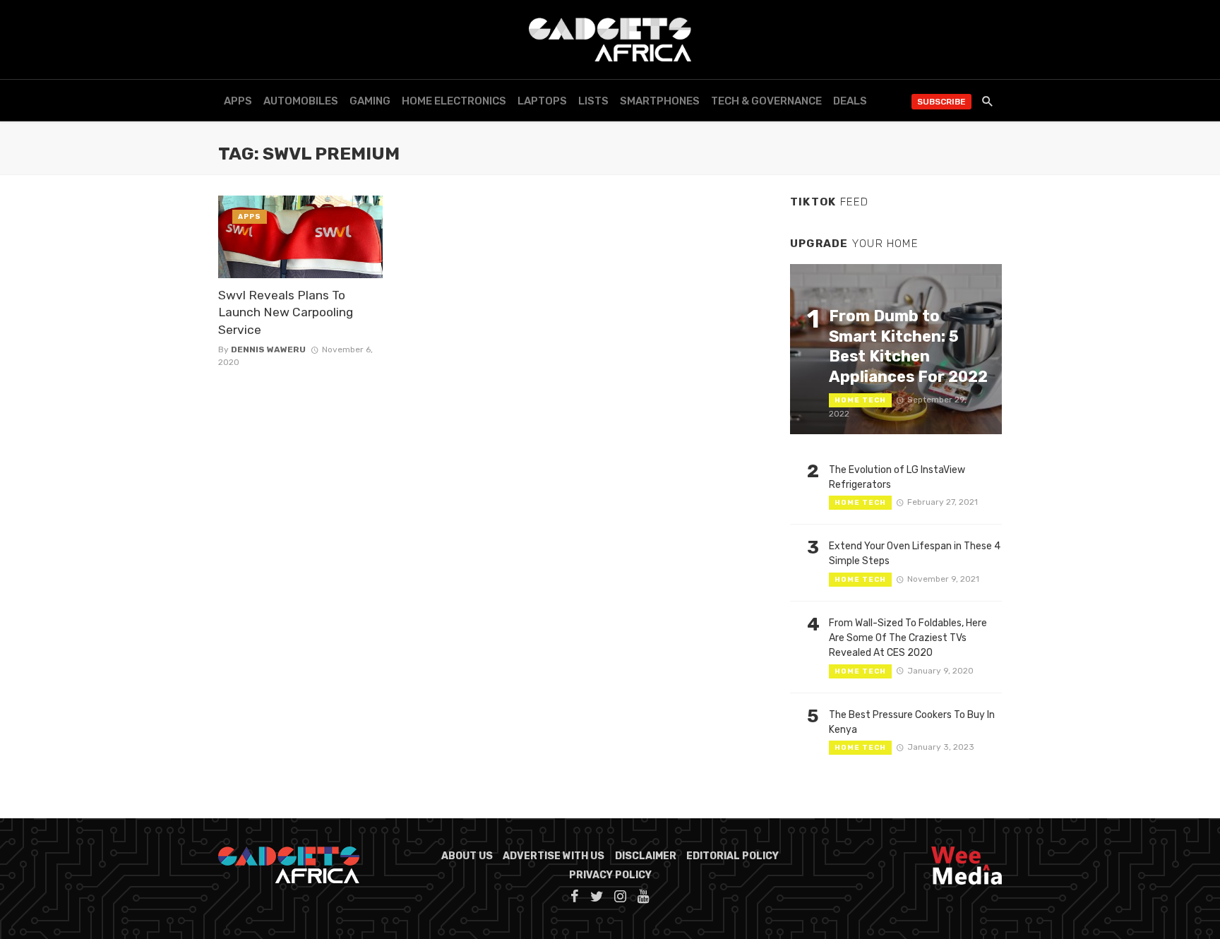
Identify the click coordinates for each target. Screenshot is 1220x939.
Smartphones (660, 101)
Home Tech (860, 400)
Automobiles (300, 101)
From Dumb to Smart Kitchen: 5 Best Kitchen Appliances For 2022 (908, 346)
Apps (238, 101)
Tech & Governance (766, 101)
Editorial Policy (732, 856)
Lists (593, 101)
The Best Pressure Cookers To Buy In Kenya (912, 722)
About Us (467, 856)
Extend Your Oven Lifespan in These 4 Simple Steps (914, 553)
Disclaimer (645, 856)
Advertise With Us (553, 856)
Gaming (369, 101)
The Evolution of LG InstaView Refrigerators (897, 477)
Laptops (542, 101)
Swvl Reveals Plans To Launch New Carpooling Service (285, 312)
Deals (850, 101)
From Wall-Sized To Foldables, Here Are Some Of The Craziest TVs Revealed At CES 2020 (908, 638)
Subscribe (941, 102)
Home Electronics (454, 101)
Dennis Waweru (268, 349)
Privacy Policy (610, 875)
